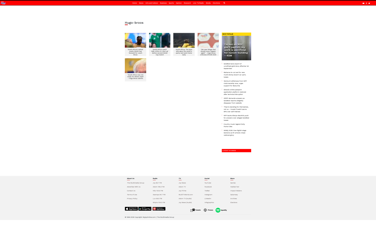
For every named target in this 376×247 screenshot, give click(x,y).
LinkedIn (208, 198)
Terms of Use (132, 195)
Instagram (208, 195)
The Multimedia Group (135, 183)
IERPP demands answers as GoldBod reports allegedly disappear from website (234, 100)
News (141, 3)
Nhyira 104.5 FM (159, 202)
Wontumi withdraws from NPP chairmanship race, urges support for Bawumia (235, 83)
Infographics (209, 202)
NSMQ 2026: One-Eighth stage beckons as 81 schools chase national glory (235, 132)
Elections (216, 3)
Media (208, 3)
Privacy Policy (132, 198)
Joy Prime (182, 191)
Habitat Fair (234, 187)
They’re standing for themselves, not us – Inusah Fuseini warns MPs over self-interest (236, 109)
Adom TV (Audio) (185, 198)
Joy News (182, 183)
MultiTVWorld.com (186, 195)
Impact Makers (236, 191)
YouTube (208, 183)
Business (163, 3)
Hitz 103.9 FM (158, 191)
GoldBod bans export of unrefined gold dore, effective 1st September (236, 66)
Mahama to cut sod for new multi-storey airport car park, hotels (235, 74)
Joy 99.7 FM (157, 183)
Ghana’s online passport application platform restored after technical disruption (235, 92)
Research (187, 3)
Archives (233, 198)
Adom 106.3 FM (158, 187)
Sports (171, 3)
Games (233, 183)
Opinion (179, 3)
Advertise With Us (133, 187)
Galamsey (234, 195)
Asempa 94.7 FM (159, 195)
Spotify (223, 210)
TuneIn (198, 210)
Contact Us (131, 191)
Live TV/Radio (198, 3)
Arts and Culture (152, 3)
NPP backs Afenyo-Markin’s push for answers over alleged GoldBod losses (236, 118)
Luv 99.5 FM (157, 198)
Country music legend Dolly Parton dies (234, 125)
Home (134, 3)
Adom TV (182, 187)
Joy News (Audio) (185, 202)
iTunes (210, 210)
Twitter (207, 191)
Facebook (208, 187)
